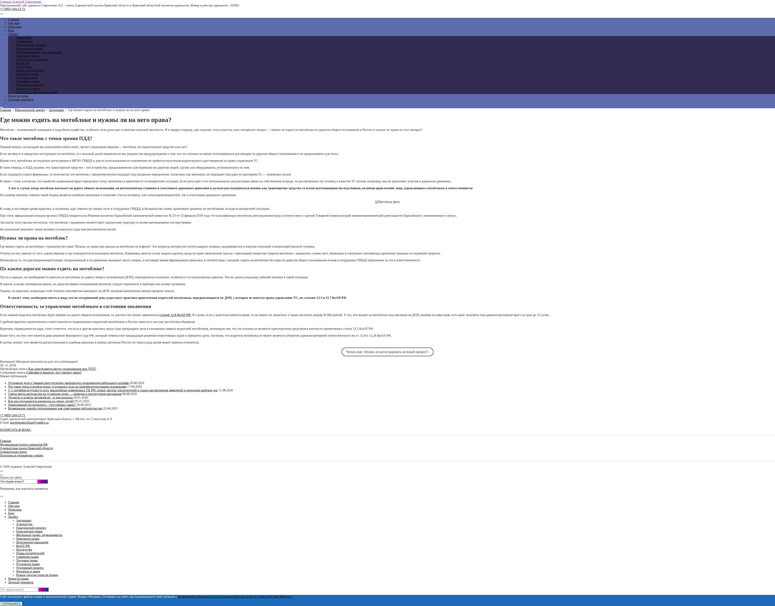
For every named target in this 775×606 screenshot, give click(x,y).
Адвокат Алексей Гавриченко (20, 1)
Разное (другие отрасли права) (37, 575)
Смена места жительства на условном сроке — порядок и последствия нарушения (64, 394)
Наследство (24, 549)
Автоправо (23, 520)
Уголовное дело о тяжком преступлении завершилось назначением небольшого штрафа (68, 383)
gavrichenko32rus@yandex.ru (29, 422)
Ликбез (13, 517)
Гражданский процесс (31, 527)
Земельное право (27, 538)
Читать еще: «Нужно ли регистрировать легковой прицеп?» (387, 352)
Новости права (18, 578)
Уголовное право (28, 564)
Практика (14, 509)
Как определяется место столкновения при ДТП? (62, 369)
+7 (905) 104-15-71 (12, 9)
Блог (11, 513)
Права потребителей (30, 553)
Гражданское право (29, 531)
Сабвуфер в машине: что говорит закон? (54, 372)
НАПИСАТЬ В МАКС (15, 430)
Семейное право (27, 557)
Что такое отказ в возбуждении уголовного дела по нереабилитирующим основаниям (67, 386)
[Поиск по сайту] (1, 107)
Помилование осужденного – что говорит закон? (42, 404)
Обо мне (14, 506)
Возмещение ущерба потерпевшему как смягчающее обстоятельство (55, 408)
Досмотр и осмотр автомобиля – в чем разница (40, 397)
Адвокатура (24, 524)
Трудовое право (27, 560)
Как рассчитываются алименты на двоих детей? (41, 401)
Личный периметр (21, 582)
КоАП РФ (23, 546)
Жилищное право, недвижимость (39, 535)
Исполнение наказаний (32, 542)
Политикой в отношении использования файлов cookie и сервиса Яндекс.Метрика (235, 596)
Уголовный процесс (30, 567)
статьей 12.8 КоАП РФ (175, 315)
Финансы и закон (28, 571)
